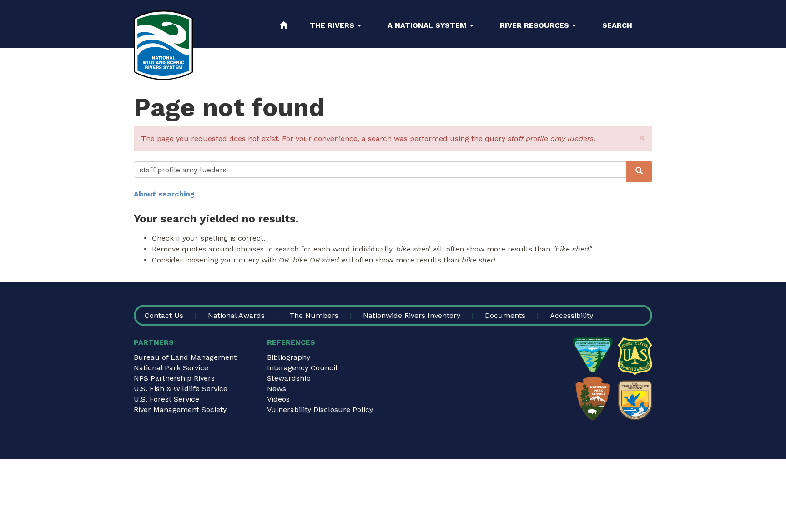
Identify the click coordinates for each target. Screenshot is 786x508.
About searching (164, 194)
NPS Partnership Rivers (174, 378)
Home (284, 25)
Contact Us (164, 315)
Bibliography (288, 357)
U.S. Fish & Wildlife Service (180, 388)
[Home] (163, 45)
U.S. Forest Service (166, 399)
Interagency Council (302, 367)
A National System (428, 25)
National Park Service (171, 367)
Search (617, 25)
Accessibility (571, 315)
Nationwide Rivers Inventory (411, 315)
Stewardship (289, 378)
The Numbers (313, 315)
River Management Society (180, 409)
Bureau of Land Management (185, 357)
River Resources (535, 25)
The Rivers (333, 25)
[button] (642, 137)
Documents (505, 315)
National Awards (236, 315)
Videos (278, 399)
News (276, 388)
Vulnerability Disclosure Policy (320, 409)
